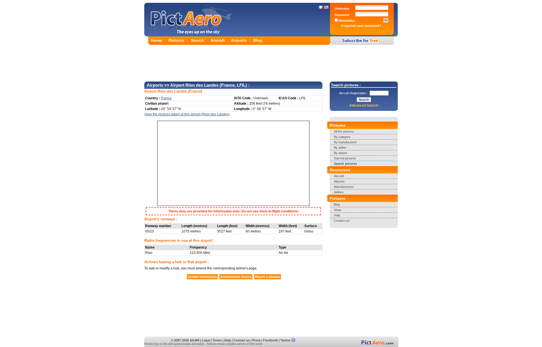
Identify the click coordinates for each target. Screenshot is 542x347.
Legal (206, 340)
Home (156, 40)
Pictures (176, 40)
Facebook (270, 340)
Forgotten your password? (361, 25)
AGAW (194, 340)
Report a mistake (267, 276)
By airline (340, 147)
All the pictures (344, 131)
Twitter (285, 340)
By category (342, 137)
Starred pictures (345, 158)
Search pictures (345, 163)
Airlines (339, 192)
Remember (346, 20)
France (195, 91)
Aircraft (218, 40)
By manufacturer (345, 142)
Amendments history (236, 276)
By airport (340, 153)
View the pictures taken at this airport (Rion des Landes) (187, 114)
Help (337, 215)
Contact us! (342, 220)
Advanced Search (363, 105)
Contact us (241, 340)
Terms (217, 340)
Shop (337, 210)
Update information (202, 276)
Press (256, 340)
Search (197, 40)
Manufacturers (344, 186)
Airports (239, 40)
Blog (257, 40)
